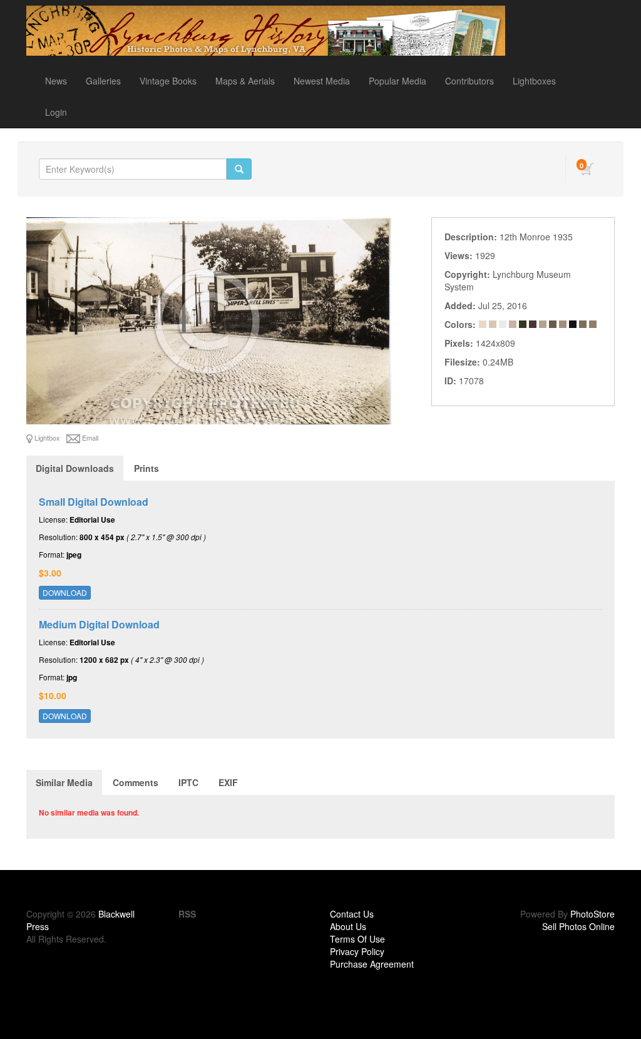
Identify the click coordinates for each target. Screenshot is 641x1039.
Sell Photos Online (578, 926)
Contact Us (352, 914)
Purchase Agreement (372, 964)
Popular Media (397, 80)
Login (56, 112)
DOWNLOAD (65, 592)
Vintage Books (168, 80)
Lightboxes (534, 80)
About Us (348, 926)
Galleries (103, 80)
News (56, 80)
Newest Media (322, 80)
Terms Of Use (357, 939)
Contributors (469, 80)
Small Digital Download (93, 501)
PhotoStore (592, 914)
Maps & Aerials (245, 80)
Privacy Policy (357, 951)
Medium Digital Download (99, 624)
